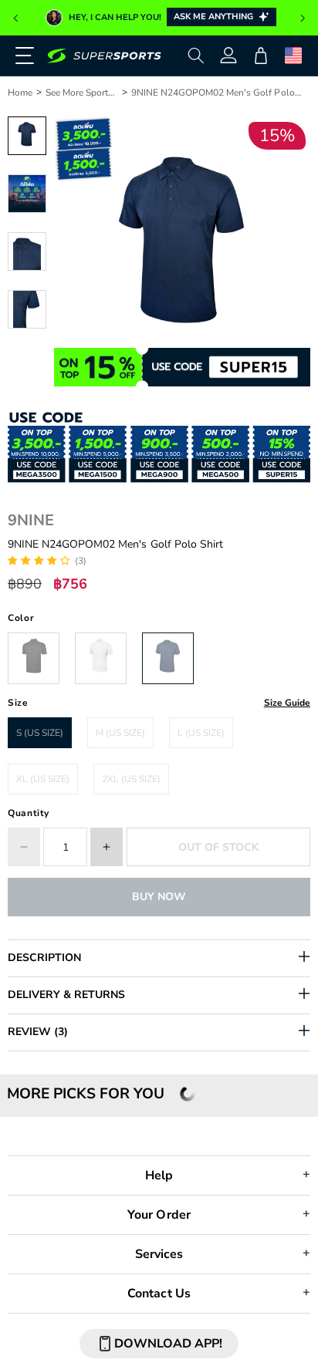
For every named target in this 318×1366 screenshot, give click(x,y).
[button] (15, 18)
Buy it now (158, 896)
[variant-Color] (33, 658)
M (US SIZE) (120, 733)
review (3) (38, 1031)
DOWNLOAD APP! (168, 1343)
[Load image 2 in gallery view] (27, 193)
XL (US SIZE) (42, 779)
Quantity (28, 813)
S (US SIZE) (39, 733)
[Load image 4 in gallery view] (27, 309)
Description (44, 957)
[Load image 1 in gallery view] (27, 135)
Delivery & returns (66, 994)
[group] (159, 18)
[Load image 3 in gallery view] (27, 251)
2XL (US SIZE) (131, 779)
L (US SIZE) (201, 733)
